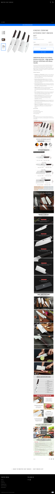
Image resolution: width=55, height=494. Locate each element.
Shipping (34, 39)
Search (2, 479)
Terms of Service (4, 485)
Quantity (50, 42)
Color (34, 42)
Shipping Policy (3, 484)
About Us (2, 481)
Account (52, 22)
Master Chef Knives (7, 2)
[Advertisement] (27, 12)
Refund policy (3, 487)
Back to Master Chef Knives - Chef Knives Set (28, 469)
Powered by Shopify (11, 492)
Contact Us (3, 482)
